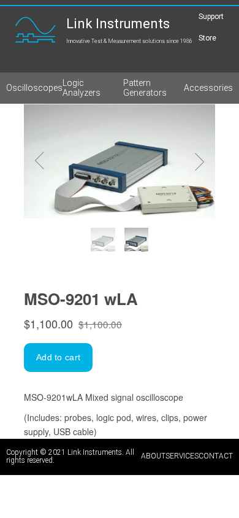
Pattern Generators (145, 88)
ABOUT (153, 456)
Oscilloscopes (34, 88)
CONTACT (216, 456)
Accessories (208, 88)
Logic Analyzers (82, 88)
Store (207, 38)
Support (211, 16)
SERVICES (182, 456)
